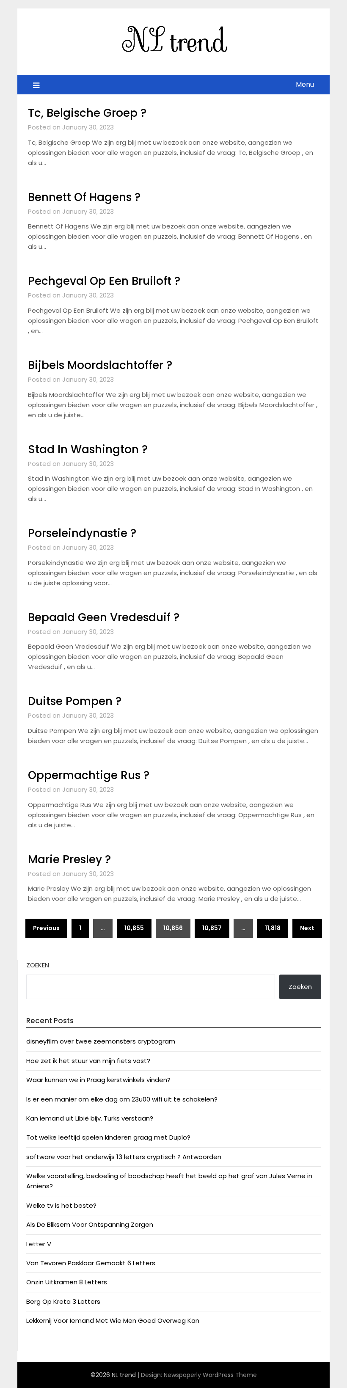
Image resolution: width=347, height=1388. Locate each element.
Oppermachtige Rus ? (88, 775)
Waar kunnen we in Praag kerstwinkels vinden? (98, 1079)
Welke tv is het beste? (61, 1205)
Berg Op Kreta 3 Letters (63, 1301)
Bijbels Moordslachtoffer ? (100, 365)
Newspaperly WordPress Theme (210, 1375)
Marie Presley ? (69, 859)
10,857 (212, 928)
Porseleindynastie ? (82, 533)
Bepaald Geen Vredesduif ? (103, 617)
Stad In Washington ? (88, 449)
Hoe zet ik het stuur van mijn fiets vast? (88, 1060)
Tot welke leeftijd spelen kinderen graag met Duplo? (108, 1137)
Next (307, 928)
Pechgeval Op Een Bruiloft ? (104, 281)
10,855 (134, 928)
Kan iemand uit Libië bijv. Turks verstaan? (89, 1118)
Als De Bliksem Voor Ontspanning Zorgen (89, 1224)
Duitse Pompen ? (74, 701)
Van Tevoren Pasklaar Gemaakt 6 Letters (90, 1263)
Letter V (38, 1243)
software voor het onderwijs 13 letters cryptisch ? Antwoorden (123, 1156)
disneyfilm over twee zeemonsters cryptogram (100, 1041)
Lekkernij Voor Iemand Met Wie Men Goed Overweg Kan (112, 1320)
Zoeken (37, 965)
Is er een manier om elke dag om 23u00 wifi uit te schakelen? (122, 1099)
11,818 (273, 928)
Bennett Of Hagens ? (84, 197)
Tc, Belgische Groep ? (87, 113)
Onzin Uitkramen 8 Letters (66, 1282)
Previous (46, 928)
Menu (305, 84)
